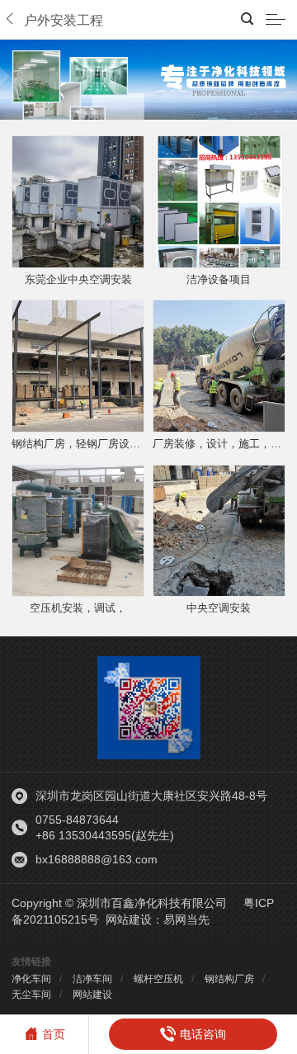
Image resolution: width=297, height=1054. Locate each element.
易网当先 (186, 919)
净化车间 (31, 979)
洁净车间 (92, 979)
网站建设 (129, 919)
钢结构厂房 (229, 979)
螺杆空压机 (158, 979)
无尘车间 (31, 994)
